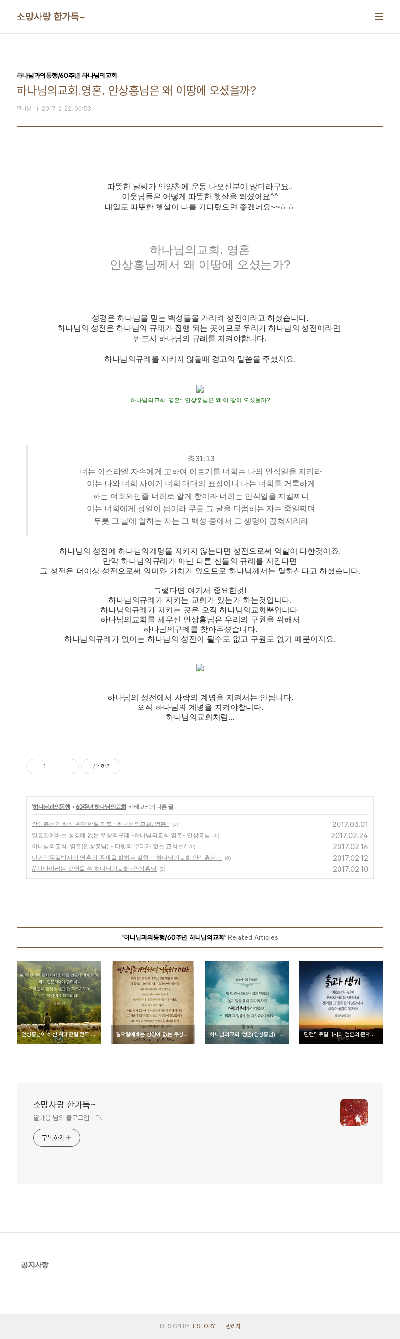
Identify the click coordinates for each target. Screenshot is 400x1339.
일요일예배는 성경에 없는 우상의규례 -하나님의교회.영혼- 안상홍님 (121, 835)
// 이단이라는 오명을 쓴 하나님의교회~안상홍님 (94, 868)
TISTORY (203, 1326)
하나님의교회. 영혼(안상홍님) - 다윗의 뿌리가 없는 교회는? (109, 846)
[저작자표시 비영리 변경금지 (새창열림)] (133, 766)
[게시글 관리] (67, 766)
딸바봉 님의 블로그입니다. (68, 1118)
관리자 (233, 1326)
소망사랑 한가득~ (51, 16)
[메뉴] (379, 16)
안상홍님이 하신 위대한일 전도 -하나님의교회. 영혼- (100, 823)
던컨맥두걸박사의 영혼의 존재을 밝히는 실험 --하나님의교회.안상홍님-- (127, 857)
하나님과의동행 (51, 806)
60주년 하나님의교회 (101, 806)
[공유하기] (55, 766)
